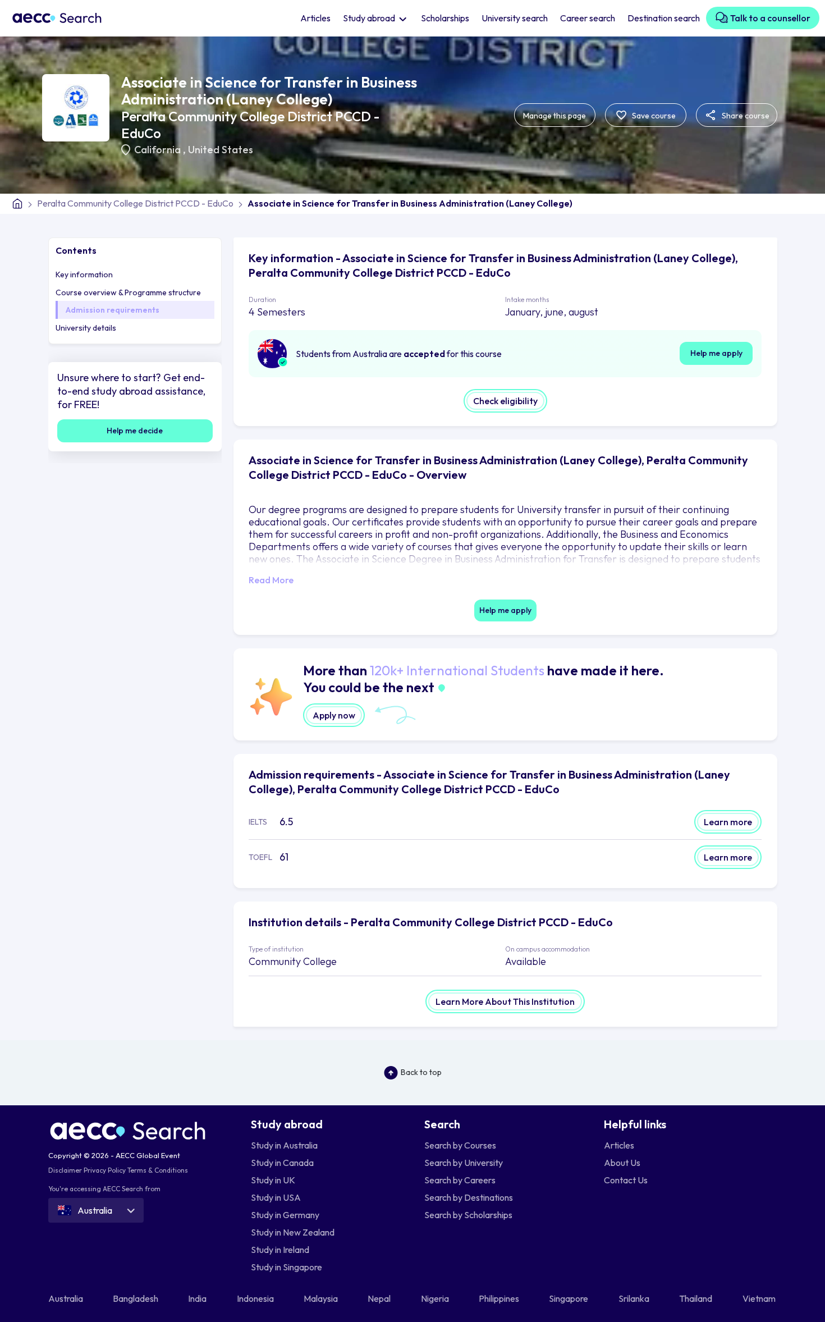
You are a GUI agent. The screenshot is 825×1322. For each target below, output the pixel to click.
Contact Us (626, 1180)
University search (515, 18)
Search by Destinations (468, 1197)
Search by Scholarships (468, 1214)
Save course (653, 116)
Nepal (380, 1298)
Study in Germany (285, 1214)
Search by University (463, 1162)
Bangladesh (136, 1298)
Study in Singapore (286, 1267)
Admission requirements (112, 310)
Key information (84, 274)
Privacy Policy (105, 1170)
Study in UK (273, 1180)
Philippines (500, 1298)
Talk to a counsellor (769, 18)
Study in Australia (284, 1145)
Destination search (663, 18)
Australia (66, 1298)
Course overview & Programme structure (128, 292)
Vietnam (759, 1298)
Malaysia (322, 1298)
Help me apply (716, 353)
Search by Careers (460, 1180)
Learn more (728, 821)
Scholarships (445, 18)
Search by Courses (460, 1145)
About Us (622, 1162)
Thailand (696, 1298)
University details (86, 328)
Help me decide (135, 431)
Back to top (421, 1072)
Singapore (569, 1298)
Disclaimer (65, 1170)
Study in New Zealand (292, 1232)
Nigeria (436, 1298)
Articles (315, 18)
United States (220, 149)
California (158, 149)
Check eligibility (505, 400)
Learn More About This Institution (505, 1001)
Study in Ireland (280, 1249)
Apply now (334, 715)
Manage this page (554, 116)
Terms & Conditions (157, 1170)
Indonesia (256, 1298)
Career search (587, 18)
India (198, 1298)
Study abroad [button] (370, 18)
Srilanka (634, 1298)
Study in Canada (282, 1162)
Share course (744, 116)
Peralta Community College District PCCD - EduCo (135, 203)
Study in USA (276, 1197)
